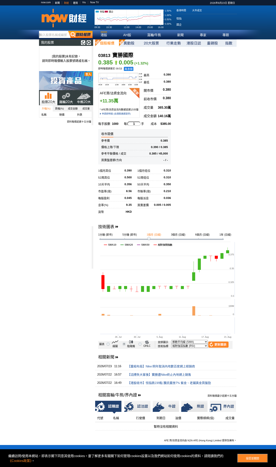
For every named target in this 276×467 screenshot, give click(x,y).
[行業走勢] (173, 43)
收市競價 (107, 134)
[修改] (88, 42)
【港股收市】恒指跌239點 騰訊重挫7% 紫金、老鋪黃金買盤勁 (169, 383)
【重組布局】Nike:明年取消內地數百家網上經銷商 (161, 366)
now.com (46, 2)
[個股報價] (107, 43)
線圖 (115, 346)
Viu (84, 2)
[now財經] (66, 18)
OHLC (147, 345)
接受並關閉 (252, 458)
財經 (66, 3)
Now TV (94, 2)
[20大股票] (151, 43)
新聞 (57, 3)
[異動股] (129, 43)
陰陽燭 (131, 346)
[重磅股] (212, 43)
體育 (75, 3)
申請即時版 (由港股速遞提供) (116, 114)
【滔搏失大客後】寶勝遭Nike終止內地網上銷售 (159, 374)
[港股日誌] (194, 43)
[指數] (229, 43)
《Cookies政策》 (20, 461)
